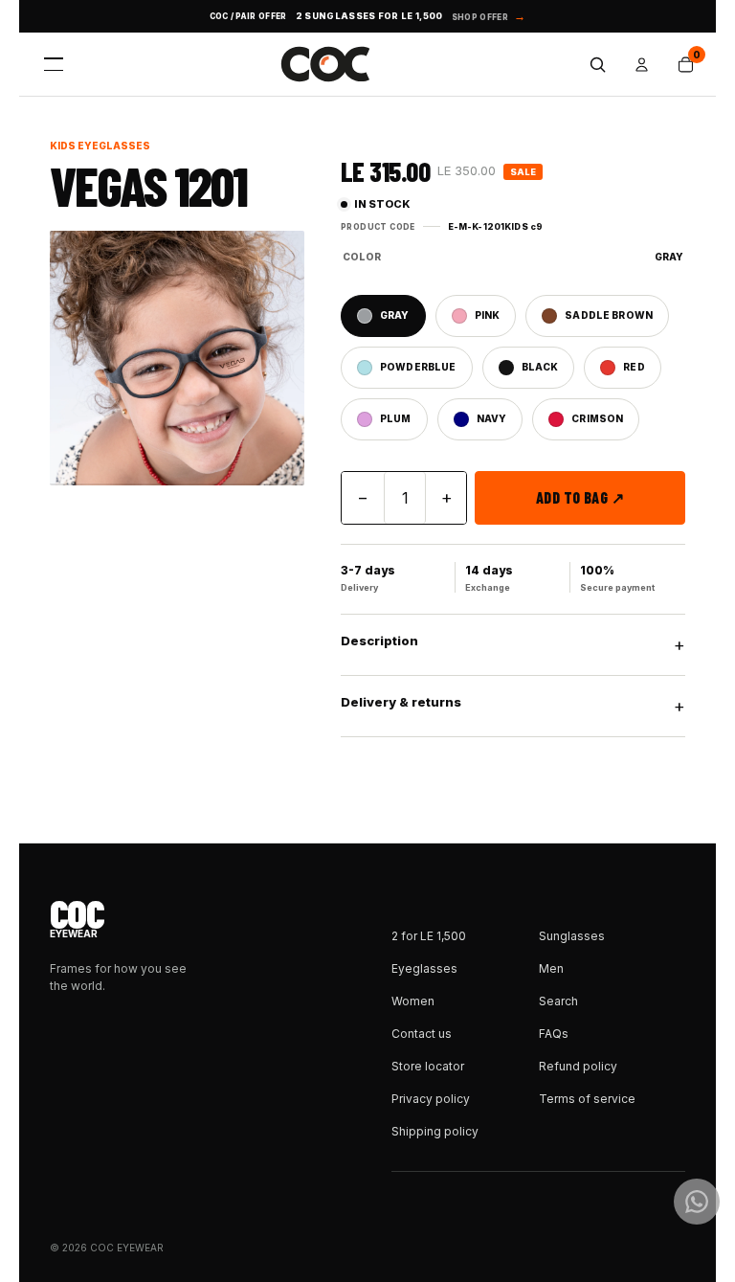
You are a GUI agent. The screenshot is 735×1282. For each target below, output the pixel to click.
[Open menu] (54, 64)
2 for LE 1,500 (428, 936)
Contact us (421, 1033)
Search (558, 1001)
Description (513, 644)
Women (412, 1001)
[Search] (597, 64)
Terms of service (587, 1098)
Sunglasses (572, 936)
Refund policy (578, 1066)
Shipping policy (435, 1131)
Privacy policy (430, 1098)
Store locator (427, 1066)
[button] (177, 358)
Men (551, 968)
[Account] (641, 64)
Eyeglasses (424, 968)
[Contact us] (697, 1202)
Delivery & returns (513, 705)
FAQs (553, 1033)
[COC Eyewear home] (325, 64)
